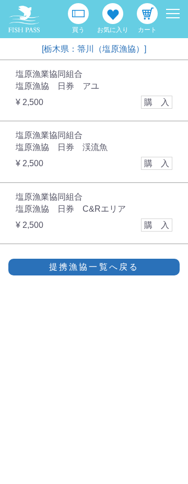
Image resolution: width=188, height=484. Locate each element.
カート (147, 29)
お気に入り (112, 29)
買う (78, 29)
